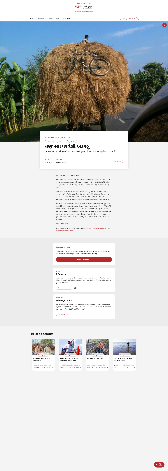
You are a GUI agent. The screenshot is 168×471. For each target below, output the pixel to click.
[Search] (117, 18)
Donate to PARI (83, 260)
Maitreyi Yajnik (61, 162)
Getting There (51, 141)
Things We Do (62, 141)
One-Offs (72, 141)
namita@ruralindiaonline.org (65, 231)
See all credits (117, 161)
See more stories (63, 288)
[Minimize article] (124, 134)
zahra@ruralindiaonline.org (94, 229)
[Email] (75, 288)
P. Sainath (48, 162)
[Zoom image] (164, 25)
